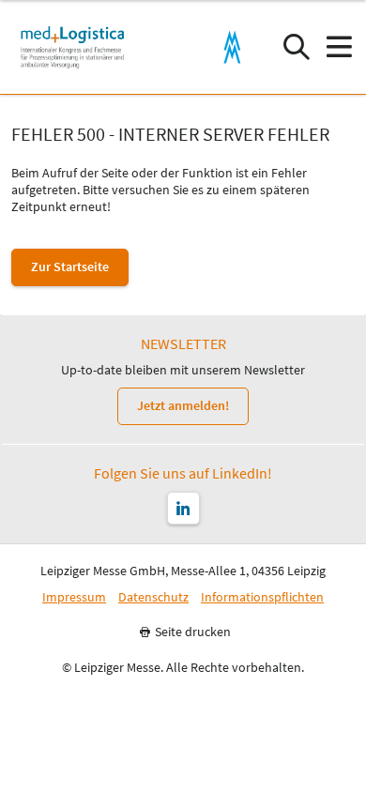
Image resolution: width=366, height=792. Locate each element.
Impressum (74, 597)
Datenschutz (153, 597)
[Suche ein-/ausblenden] (296, 47)
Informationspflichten (262, 597)
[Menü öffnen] (338, 47)
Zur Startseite (70, 266)
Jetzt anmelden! (183, 405)
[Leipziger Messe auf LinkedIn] (183, 508)
